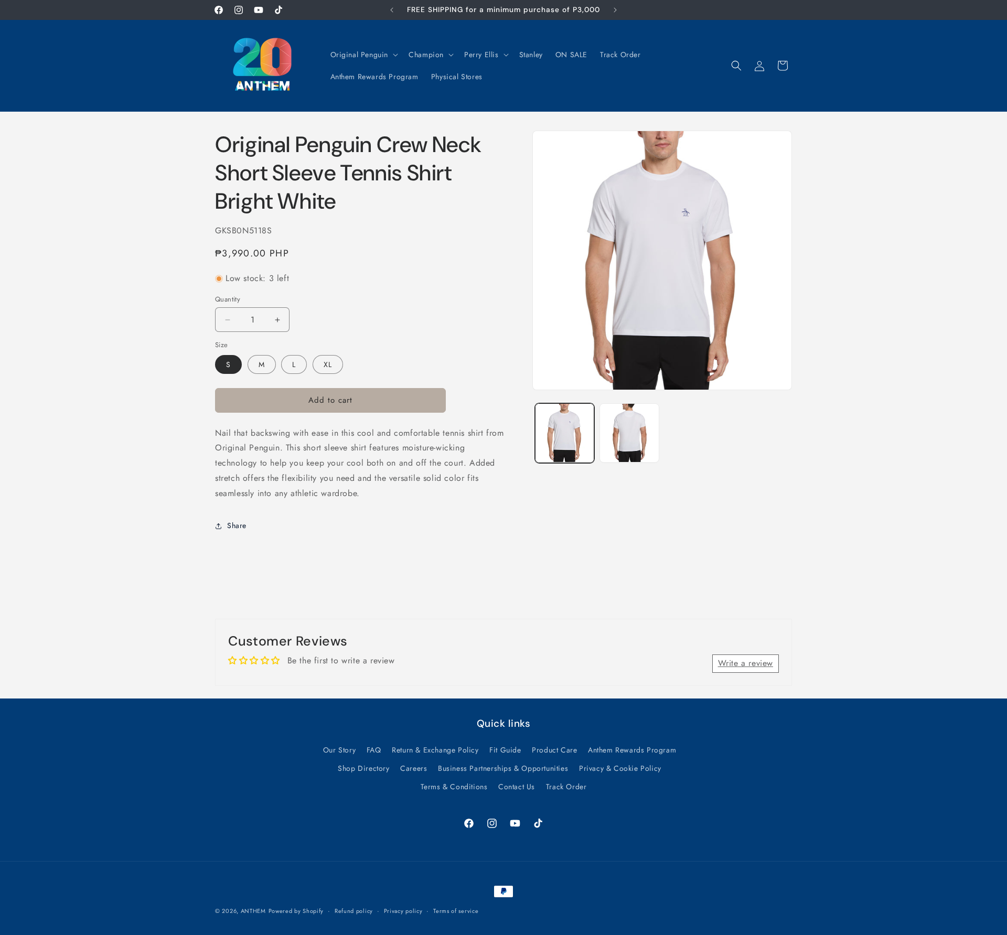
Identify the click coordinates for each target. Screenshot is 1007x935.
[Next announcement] (615, 10)
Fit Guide (505, 749)
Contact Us (516, 786)
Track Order (566, 786)
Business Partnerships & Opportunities (503, 767)
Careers (413, 767)
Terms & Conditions (454, 786)
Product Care (554, 749)
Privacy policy (403, 910)
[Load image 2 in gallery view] (629, 433)
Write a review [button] (745, 663)
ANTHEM (253, 911)
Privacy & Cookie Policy (620, 767)
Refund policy (354, 910)
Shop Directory (363, 767)
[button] (363, 55)
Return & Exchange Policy (435, 749)
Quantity (227, 299)
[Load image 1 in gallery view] (564, 433)
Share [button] (237, 525)
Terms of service (455, 910)
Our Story (339, 749)
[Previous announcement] (391, 10)
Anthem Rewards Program (632, 749)
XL (328, 364)
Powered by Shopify (296, 911)
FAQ (374, 749)
